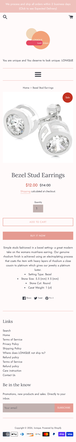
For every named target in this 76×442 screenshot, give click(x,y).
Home (6, 335)
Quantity (38, 202)
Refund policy (11, 357)
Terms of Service (12, 339)
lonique (37, 428)
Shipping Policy (12, 348)
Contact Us (9, 375)
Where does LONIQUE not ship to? (24, 353)
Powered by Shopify (51, 428)
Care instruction (12, 371)
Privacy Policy (11, 344)
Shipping (25, 191)
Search (7, 331)
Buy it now (38, 235)
